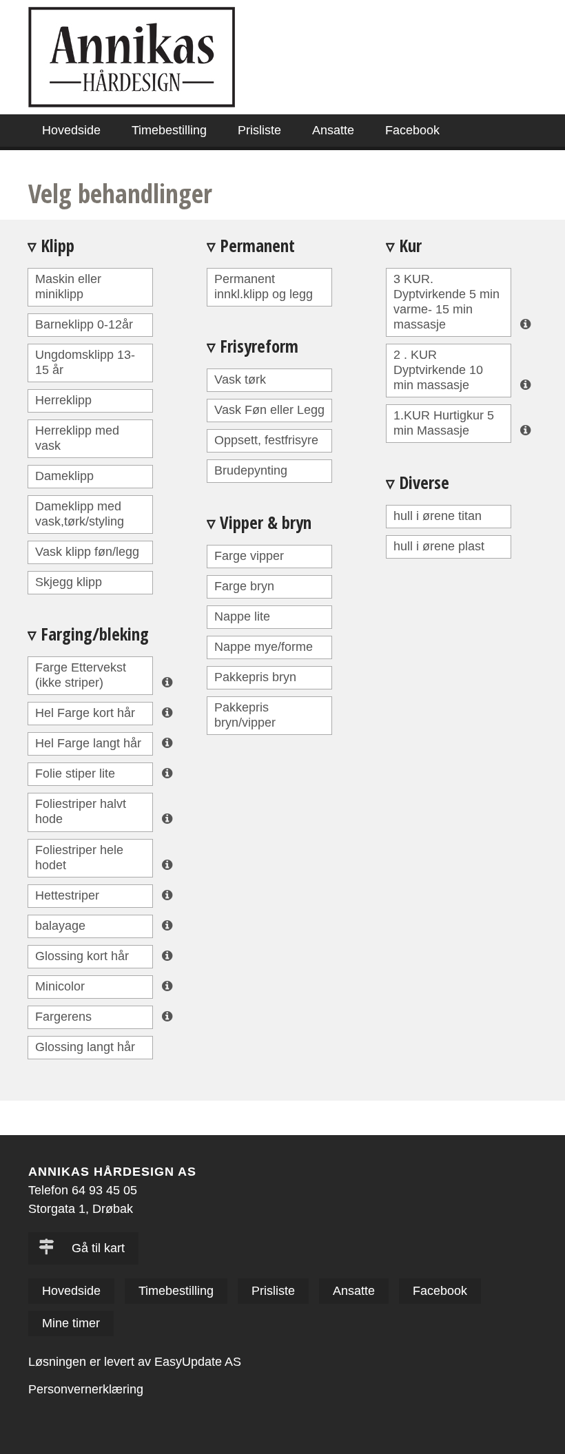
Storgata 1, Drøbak (80, 1209)
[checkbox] (90, 287)
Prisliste (259, 130)
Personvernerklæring (85, 1389)
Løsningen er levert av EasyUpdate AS (134, 1362)
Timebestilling (169, 130)
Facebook (412, 130)
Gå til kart (96, 1248)
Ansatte (333, 130)
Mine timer (71, 1323)
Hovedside (71, 130)
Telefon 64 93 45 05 (82, 1190)
